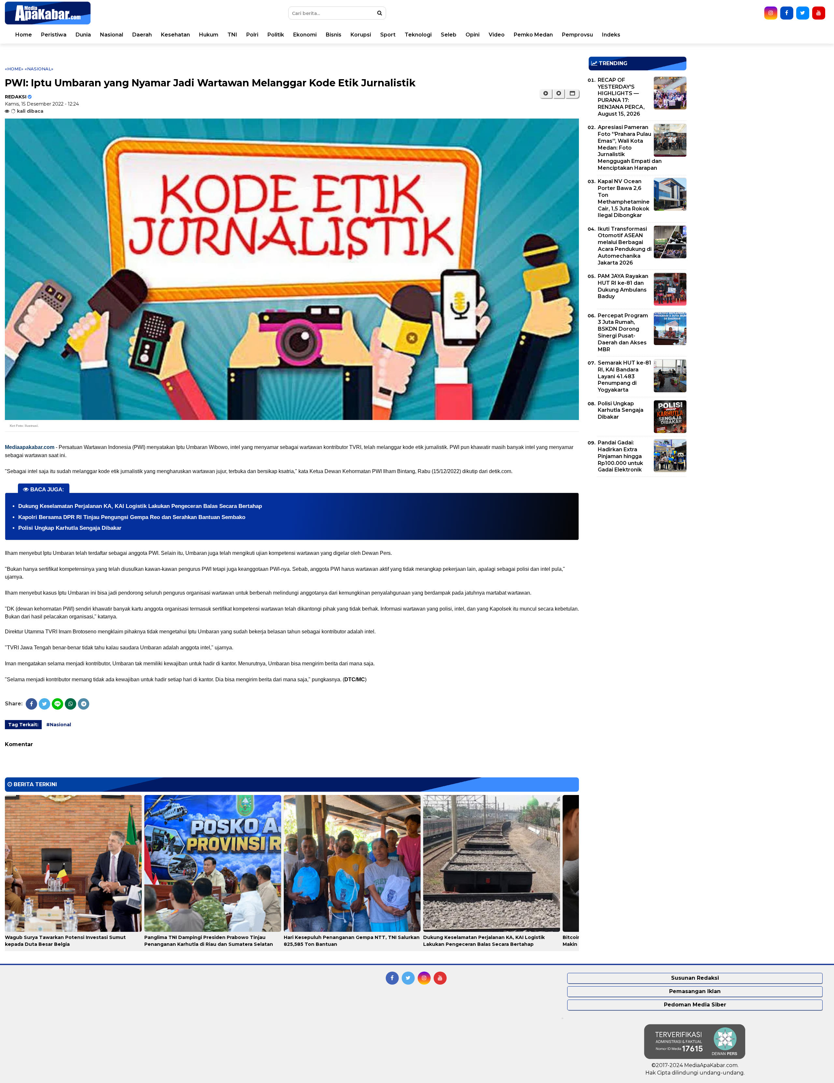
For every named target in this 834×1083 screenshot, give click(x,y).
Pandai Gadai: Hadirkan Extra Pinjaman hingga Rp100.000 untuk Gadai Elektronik (620, 456)
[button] (572, 93)
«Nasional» (39, 68)
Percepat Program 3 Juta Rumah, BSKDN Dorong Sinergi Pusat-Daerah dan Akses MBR (623, 332)
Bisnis (333, 35)
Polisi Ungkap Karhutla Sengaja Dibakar (70, 528)
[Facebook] (31, 704)
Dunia (83, 35)
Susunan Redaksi (695, 978)
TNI (232, 35)
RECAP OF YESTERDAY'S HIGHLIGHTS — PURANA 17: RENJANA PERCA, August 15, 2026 (621, 97)
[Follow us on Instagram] (770, 13)
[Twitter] (44, 704)
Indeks (611, 35)
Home (23, 35)
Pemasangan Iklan (695, 991)
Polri (252, 35)
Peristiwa (53, 35)
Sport (387, 35)
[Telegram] (83, 704)
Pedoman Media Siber (695, 1005)
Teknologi (418, 35)
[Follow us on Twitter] (802, 13)
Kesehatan (175, 35)
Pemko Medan (533, 35)
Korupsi (361, 35)
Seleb (448, 35)
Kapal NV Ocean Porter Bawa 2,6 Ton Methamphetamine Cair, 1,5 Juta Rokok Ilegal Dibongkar (624, 198)
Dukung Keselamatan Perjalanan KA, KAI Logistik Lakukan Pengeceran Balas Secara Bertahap (140, 506)
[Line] (57, 704)
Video (497, 35)
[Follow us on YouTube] (818, 13)
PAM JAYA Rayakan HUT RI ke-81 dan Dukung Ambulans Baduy (623, 286)
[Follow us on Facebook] (786, 13)
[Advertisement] (637, 527)
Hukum (208, 35)
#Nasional (58, 725)
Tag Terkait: (23, 725)
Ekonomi (305, 35)
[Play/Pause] (545, 93)
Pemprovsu (577, 35)
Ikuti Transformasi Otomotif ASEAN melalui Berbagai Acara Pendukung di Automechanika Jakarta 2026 (625, 246)
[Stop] (558, 93)
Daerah (142, 35)
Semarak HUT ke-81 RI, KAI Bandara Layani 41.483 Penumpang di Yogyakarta (624, 376)
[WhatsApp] (70, 704)
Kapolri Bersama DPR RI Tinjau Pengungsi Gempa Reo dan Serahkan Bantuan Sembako (131, 517)
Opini (473, 35)
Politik (275, 35)
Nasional (111, 35)
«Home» (14, 68)
